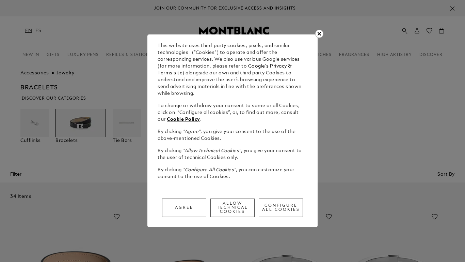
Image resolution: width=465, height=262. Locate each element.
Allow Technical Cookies (232, 208)
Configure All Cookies (281, 208)
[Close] (319, 34)
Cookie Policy (183, 119)
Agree (184, 208)
